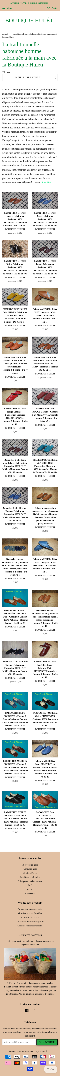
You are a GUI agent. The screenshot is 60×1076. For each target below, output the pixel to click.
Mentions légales (30, 873)
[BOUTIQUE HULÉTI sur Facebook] (27, 1011)
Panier (54, 8)
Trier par (6, 72)
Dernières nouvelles (30, 934)
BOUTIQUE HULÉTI (30, 20)
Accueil (5, 34)
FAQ (30, 885)
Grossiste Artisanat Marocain (30, 926)
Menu (9, 8)
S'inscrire (47, 1042)
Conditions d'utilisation (30, 877)
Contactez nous (30, 869)
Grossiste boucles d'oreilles (30, 913)
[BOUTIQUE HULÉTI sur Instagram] (33, 1011)
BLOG (30, 889)
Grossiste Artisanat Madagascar (30, 921)
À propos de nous (30, 865)
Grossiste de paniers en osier (30, 909)
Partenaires (30, 893)
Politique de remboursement (30, 881)
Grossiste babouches (30, 917)
